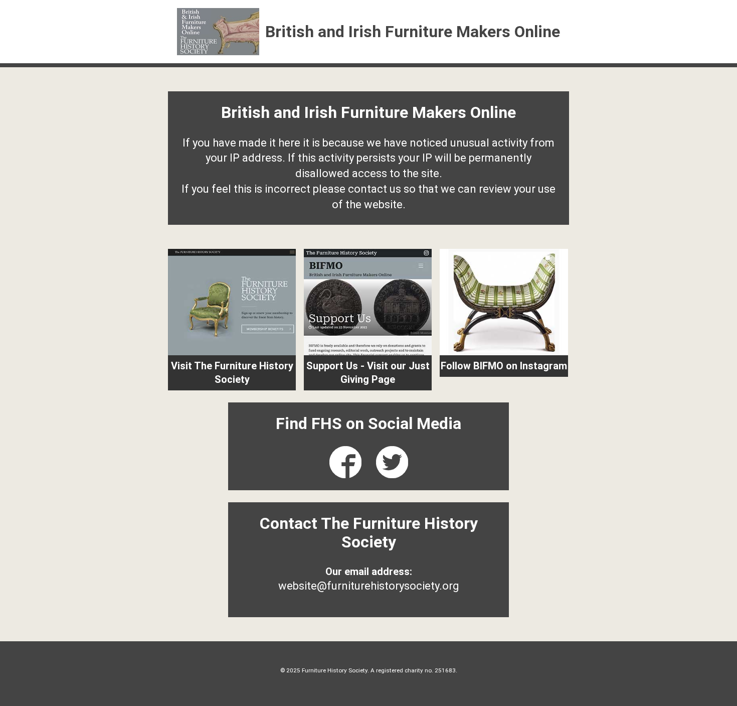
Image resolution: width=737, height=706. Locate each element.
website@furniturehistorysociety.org (368, 586)
